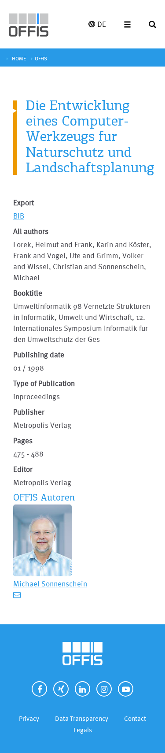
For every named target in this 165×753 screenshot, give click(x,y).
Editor (23, 469)
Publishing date (38, 354)
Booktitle (27, 293)
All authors (30, 231)
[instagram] (104, 689)
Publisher (28, 412)
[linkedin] (82, 689)
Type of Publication (44, 383)
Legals (82, 730)
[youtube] (125, 689)
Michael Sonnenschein (50, 583)
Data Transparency (81, 718)
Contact (135, 718)
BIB (18, 215)
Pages (23, 440)
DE (101, 24)
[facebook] (39, 689)
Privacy (29, 718)
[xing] (61, 689)
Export (23, 202)
